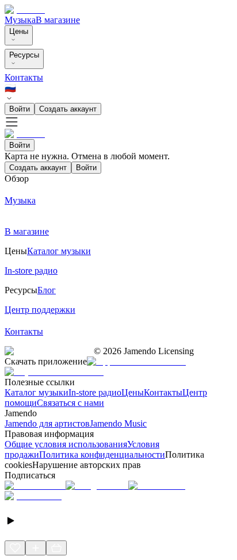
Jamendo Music (118, 423)
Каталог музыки (36, 392)
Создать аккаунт (68, 109)
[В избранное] (15, 547)
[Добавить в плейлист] (35, 547)
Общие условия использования (66, 444)
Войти (19, 109)
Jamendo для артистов (47, 423)
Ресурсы (24, 55)
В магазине (58, 20)
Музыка (20, 20)
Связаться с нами (70, 403)
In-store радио (94, 392)
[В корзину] (56, 547)
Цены (18, 31)
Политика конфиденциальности (102, 454)
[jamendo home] (25, 9)
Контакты (24, 77)
